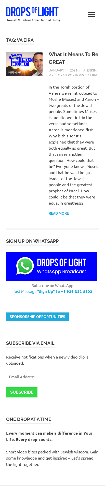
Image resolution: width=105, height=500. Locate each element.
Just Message (52, 291)
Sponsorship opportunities (37, 317)
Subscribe (21, 392)
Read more (59, 213)
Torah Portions (70, 75)
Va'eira (91, 75)
